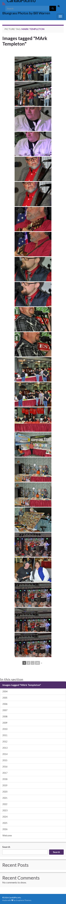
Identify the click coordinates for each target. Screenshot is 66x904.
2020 (4, 791)
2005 (4, 697)
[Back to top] (59, 897)
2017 (4, 773)
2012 (4, 741)
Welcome (7, 835)
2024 (4, 816)
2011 (4, 735)
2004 (4, 691)
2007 (4, 710)
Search (6, 846)
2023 (4, 810)
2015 (4, 760)
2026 (4, 829)
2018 (4, 779)
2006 (4, 704)
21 (37, 663)
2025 (4, 823)
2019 (4, 785)
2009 (4, 722)
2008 (4, 716)
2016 (4, 766)
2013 (4, 748)
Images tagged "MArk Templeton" (24, 40)
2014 (4, 754)
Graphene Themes (23, 900)
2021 (4, 798)
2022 (4, 804)
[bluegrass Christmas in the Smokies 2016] (33, 69)
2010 (4, 729)
